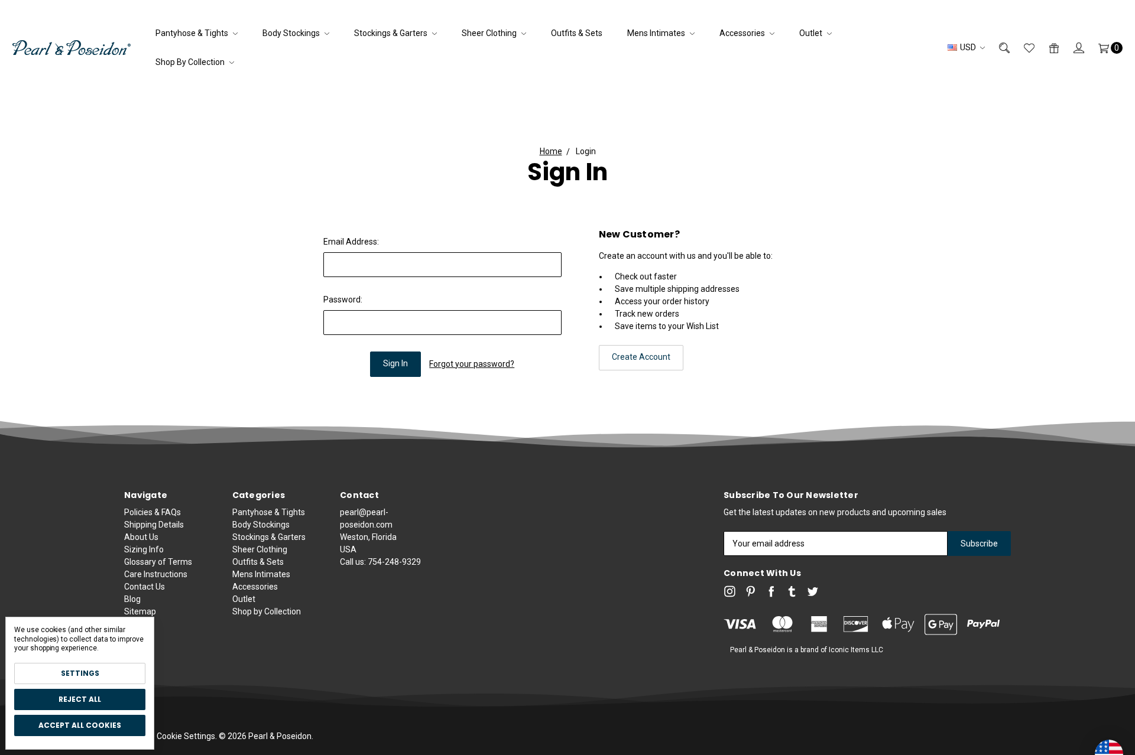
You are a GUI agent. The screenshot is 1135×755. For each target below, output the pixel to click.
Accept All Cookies (79, 725)
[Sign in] (1071, 47)
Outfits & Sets (576, 33)
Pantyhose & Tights (192, 33)
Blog (132, 599)
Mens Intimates (657, 33)
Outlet (811, 33)
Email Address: (351, 241)
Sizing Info (144, 549)
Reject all (80, 699)
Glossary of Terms (158, 562)
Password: (342, 299)
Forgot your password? (471, 364)
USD (968, 47)
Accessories (743, 33)
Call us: (380, 562)
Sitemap (140, 611)
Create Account (641, 357)
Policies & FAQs (152, 512)
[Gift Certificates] (1047, 47)
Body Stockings (292, 33)
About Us (141, 537)
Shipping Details (154, 524)
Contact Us (144, 586)
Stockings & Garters (391, 33)
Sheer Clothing (490, 33)
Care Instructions (155, 574)
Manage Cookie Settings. (170, 736)
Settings (80, 673)
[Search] (997, 47)
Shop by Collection (190, 62)
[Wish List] (1022, 47)
